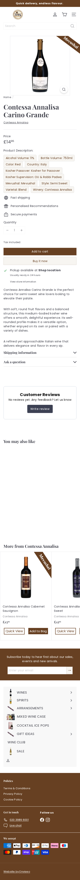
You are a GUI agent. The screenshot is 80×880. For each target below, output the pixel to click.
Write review (39, 409)
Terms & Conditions (16, 788)
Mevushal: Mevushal (20, 183)
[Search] (72, 26)
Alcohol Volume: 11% (20, 158)
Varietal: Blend (16, 190)
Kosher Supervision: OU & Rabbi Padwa (34, 177)
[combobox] (40, 26)
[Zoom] (64, 89)
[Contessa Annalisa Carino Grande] (25, 491)
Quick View (15, 527)
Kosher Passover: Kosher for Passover (33, 171)
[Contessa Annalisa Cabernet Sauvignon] (25, 596)
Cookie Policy (12, 799)
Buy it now (40, 261)
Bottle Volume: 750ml (56, 158)
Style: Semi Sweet (55, 183)
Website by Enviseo (16, 871)
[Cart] (64, 14)
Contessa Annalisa (41, 546)
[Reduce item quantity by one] (7, 230)
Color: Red (13, 164)
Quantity (10, 222)
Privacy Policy (12, 794)
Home (7, 97)
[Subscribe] (69, 670)
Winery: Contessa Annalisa (52, 190)
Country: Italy (37, 164)
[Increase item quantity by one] (21, 230)
